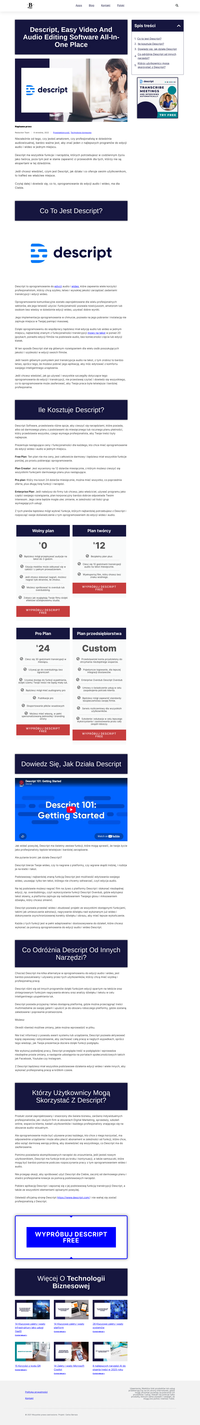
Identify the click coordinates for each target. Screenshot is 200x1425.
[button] (177, 5)
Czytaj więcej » (21, 1335)
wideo (75, 286)
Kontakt (105, 5)
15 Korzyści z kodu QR (28, 1365)
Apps (79, 5)
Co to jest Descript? (149, 38)
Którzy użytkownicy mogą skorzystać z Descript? (153, 65)
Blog (91, 5)
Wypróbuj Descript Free (43, 611)
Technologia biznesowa (81, 132)
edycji (58, 286)
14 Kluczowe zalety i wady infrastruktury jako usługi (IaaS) (30, 1327)
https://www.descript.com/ (73, 1197)
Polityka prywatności (36, 1392)
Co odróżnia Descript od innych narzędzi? (157, 56)
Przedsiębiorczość (61, 132)
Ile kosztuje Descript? (151, 43)
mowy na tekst (96, 333)
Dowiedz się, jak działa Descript (157, 49)
